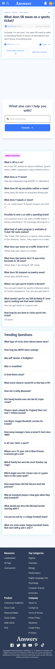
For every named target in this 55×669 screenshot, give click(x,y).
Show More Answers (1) (16, 52)
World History (34, 573)
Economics (33, 593)
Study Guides (10, 618)
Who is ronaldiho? (13, 366)
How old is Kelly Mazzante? (17, 391)
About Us (33, 603)
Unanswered (9, 568)
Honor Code (9, 608)
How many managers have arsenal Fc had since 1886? (27, 433)
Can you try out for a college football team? (26, 516)
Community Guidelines (13, 603)
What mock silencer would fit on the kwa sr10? (27, 382)
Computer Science (36, 588)
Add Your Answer (39, 52)
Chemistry (33, 563)
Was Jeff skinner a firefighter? (19, 358)
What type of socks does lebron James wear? (26, 341)
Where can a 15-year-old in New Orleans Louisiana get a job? (24, 452)
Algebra (32, 558)
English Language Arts (38, 578)
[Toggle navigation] (3, 3)
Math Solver (9, 623)
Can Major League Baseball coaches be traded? (23, 422)
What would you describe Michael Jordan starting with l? (24, 507)
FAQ (6, 628)
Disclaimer (33, 623)
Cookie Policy (34, 628)
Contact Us (33, 608)
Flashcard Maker (11, 613)
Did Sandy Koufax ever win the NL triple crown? (24, 400)
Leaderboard (9, 558)
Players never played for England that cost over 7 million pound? (25, 411)
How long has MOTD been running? (21, 349)
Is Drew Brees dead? (14, 374)
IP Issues (32, 633)
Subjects (7, 12)
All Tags (7, 563)
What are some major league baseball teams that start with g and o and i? (26, 526)
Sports (15, 12)
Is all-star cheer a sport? (16, 443)
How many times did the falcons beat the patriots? (24, 485)
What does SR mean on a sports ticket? (27, 19)
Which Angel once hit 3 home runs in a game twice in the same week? (26, 474)
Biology (32, 568)
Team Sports (23, 12)
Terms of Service (36, 613)
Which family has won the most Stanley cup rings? (25, 463)
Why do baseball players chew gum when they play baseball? (27, 496)
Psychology (33, 583)
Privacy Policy (34, 618)
